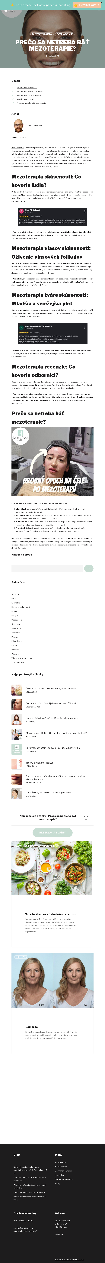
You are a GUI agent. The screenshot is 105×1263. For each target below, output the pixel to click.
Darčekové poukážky (64, 1179)
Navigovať (59, 1234)
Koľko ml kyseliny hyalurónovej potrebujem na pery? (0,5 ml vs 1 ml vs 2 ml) (30, 1170)
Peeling (14, 637)
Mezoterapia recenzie (26, 99)
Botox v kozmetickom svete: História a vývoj (30, 1198)
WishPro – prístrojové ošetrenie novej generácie (30, 1186)
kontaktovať (31, 1231)
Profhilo (14, 645)
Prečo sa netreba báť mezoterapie (31, 103)
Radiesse (15, 650)
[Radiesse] (52, 1003)
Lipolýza (14, 615)
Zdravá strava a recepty (21, 658)
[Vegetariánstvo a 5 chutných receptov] (51, 894)
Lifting (14, 611)
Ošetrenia (15, 633)
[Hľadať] (89, 568)
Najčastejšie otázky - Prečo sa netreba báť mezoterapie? (48, 817)
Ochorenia (15, 624)
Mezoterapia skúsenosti (27, 87)
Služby (57, 1183)
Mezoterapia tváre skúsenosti (29, 95)
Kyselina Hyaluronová (20, 607)
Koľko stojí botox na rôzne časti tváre (29, 1192)
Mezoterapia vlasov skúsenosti (30, 91)
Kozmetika (15, 603)
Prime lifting (16, 641)
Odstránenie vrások (63, 1171)
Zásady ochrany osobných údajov (69, 1259)
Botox (14, 598)
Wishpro (15, 654)
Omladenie (65, 34)
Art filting (15, 594)
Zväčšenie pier (17, 662)
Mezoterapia (42, 34)
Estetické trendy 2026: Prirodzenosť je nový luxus (30, 1179)
